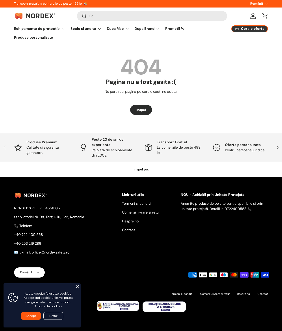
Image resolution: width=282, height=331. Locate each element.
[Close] (77, 286)
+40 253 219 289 (27, 243)
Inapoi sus (141, 169)
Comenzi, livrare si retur (141, 212)
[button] (265, 16)
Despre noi (130, 221)
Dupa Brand (144, 28)
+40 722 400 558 (28, 234)
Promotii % (174, 28)
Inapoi (141, 110)
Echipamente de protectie (37, 28)
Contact (128, 230)
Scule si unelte (83, 28)
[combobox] (152, 16)
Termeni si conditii (137, 203)
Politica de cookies (48, 306)
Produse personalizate (33, 37)
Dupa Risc (115, 28)
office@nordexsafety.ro (50, 252)
